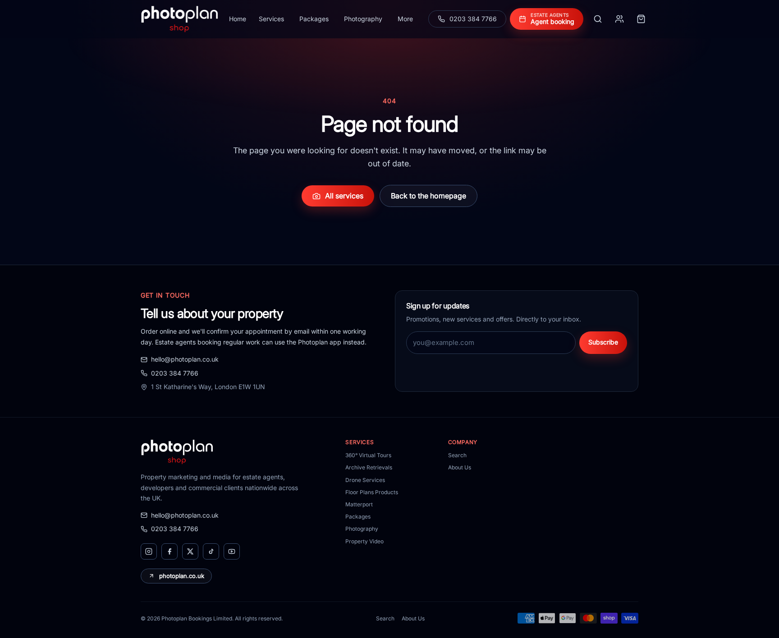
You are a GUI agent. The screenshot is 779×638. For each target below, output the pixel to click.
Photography (363, 19)
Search (457, 455)
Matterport (359, 504)
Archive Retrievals (368, 467)
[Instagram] (149, 551)
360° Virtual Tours (368, 455)
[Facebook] (169, 551)
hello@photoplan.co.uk (185, 359)
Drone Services (365, 480)
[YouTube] (232, 551)
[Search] (598, 19)
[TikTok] (211, 551)
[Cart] (641, 19)
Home (237, 19)
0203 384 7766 (174, 373)
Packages (314, 19)
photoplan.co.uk (181, 575)
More (405, 19)
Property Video (364, 541)
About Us (459, 467)
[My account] (619, 19)
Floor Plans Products (371, 492)
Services (271, 19)
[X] (190, 551)
